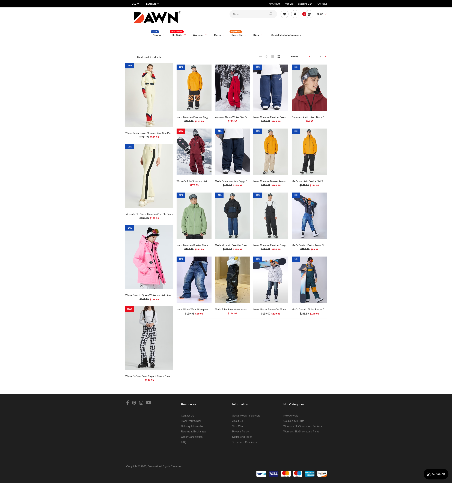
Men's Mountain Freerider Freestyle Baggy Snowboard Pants (284, 117)
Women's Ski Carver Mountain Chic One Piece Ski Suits (154, 133)
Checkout (322, 4)
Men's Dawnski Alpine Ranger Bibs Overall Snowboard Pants (323, 309)
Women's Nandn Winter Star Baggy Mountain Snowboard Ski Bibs (248, 117)
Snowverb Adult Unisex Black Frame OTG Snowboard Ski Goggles (326, 117)
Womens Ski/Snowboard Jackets (302, 426)
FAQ (183, 442)
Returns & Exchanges (193, 431)
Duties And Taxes (242, 436)
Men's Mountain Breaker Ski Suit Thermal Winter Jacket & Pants (325, 181)
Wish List (289, 4)
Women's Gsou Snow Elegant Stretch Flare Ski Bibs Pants (155, 376)
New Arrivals (290, 415)
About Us (237, 420)
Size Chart (238, 426)
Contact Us (187, 415)
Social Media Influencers (246, 415)
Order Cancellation (192, 436)
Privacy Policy (240, 431)
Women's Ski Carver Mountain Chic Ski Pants (149, 214)
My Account (274, 4)
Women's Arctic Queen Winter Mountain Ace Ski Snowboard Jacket (159, 295)
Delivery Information (192, 426)
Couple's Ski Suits (293, 420)
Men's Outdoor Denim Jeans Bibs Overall (313, 245)
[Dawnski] (157, 23)
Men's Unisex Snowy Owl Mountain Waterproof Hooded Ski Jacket (287, 309)
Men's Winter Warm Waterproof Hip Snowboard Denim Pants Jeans (211, 309)
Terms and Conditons (244, 442)
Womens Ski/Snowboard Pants (301, 431)
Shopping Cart (305, 4)
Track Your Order (191, 420)
